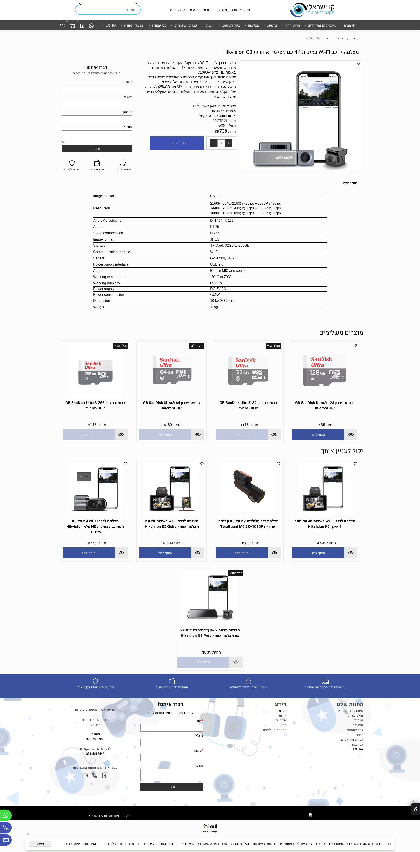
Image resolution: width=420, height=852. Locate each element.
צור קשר (281, 720)
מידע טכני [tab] (350, 183)
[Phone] (5, 828)
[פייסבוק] (82, 25)
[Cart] (72, 25)
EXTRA (111, 25)
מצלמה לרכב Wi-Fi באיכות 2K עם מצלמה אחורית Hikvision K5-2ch (172, 523)
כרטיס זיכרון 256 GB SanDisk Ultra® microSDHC (95, 405)
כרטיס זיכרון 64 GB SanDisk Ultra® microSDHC (171, 405)
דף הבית (350, 25)
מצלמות (253, 25)
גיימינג (272, 25)
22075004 (220, 120)
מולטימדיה (292, 25)
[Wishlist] (62, 25)
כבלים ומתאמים (185, 25)
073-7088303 (95, 739)
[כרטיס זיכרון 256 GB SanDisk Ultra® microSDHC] (95, 396)
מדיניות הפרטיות (73, 843)
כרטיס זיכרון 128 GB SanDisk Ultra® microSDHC (325, 405)
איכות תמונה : (226, 115)
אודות (283, 715)
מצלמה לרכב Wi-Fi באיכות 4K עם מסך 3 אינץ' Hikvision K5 (325, 523)
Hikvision (217, 111)
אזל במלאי (273, 346)
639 (169, 543)
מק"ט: (232, 120)
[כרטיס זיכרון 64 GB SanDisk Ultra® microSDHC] (171, 396)
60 (170, 425)
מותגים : (230, 111)
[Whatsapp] (91, 25)
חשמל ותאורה (134, 25)
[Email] (5, 841)
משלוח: (231, 125)
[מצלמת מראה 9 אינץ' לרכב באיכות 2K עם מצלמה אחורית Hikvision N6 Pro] (210, 624)
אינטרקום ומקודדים (322, 25)
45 (246, 425)
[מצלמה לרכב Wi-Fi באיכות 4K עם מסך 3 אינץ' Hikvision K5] (325, 515)
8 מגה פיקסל (208, 115)
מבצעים (350, 35)
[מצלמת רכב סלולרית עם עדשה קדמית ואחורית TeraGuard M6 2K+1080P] (248, 510)
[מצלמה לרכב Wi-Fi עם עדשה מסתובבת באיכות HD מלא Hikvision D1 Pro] (95, 515)
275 (93, 543)
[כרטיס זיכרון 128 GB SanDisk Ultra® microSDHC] (325, 396)
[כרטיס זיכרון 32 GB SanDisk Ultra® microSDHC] (248, 396)
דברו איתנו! (97, 67)
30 (223, 125)
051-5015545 (95, 753)
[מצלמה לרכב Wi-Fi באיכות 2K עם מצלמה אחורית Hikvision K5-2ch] (171, 515)
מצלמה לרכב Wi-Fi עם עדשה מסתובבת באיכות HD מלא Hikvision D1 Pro (95, 526)
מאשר (40, 843)
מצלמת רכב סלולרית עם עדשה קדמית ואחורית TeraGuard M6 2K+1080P (248, 523)
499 (323, 543)
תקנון (283, 725)
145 (93, 425)
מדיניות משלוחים (275, 730)
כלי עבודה (159, 25)
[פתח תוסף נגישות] (415, 809)
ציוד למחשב (231, 25)
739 (223, 131)
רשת (209, 25)
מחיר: (231, 131)
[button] (318, 434)
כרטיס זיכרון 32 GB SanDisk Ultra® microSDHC (248, 405)
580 (246, 543)
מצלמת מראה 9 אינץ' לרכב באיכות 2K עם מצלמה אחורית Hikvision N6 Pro (210, 632)
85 (323, 425)
